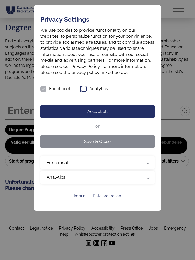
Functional (60, 88)
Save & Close (97, 141)
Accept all (97, 111)
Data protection (107, 202)
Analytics (98, 88)
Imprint (80, 202)
